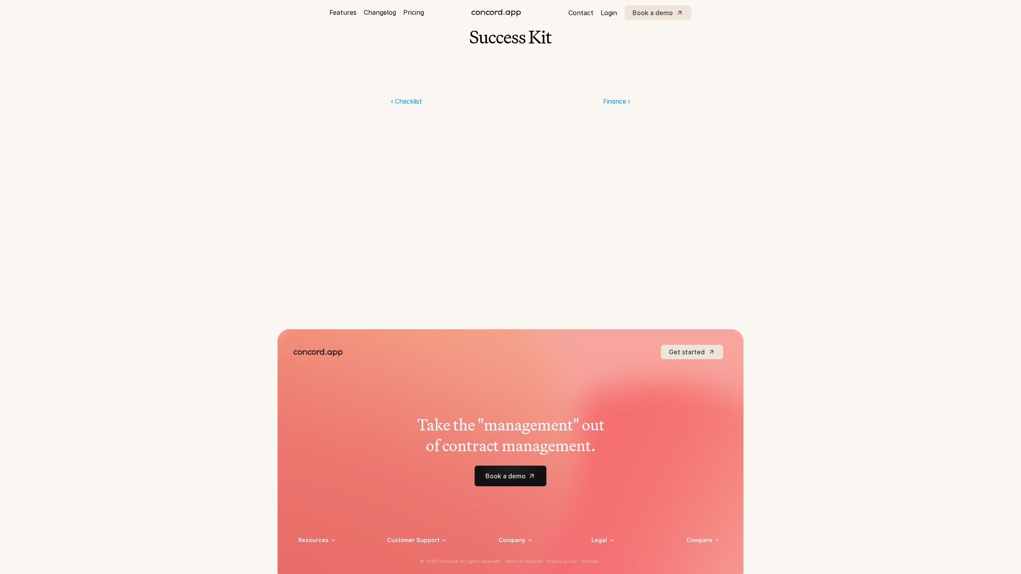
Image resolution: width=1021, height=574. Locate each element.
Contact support (409, 565)
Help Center (402, 555)
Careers (509, 555)
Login (609, 13)
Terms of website (523, 561)
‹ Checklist (406, 101)
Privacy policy (610, 555)
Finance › (616, 101)
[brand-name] (496, 13)
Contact (580, 13)
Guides (307, 565)
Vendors (697, 551)
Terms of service (613, 565)
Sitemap (589, 561)
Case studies (315, 555)
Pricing (413, 12)
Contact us (513, 565)
